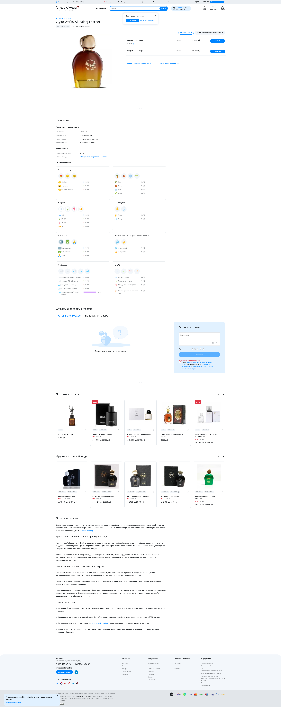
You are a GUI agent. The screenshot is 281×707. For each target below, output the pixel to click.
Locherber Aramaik (65, 434)
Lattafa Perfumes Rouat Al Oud (173, 434)
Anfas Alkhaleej (86, 530)
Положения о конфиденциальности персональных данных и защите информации (197, 367)
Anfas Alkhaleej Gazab (170, 496)
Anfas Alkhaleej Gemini (67, 496)
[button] (218, 394)
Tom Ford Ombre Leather (102, 434)
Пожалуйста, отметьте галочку (189, 360)
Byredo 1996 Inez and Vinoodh (139, 434)
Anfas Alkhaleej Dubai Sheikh (103, 496)
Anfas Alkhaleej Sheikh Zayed (138, 496)
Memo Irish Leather (100, 623)
